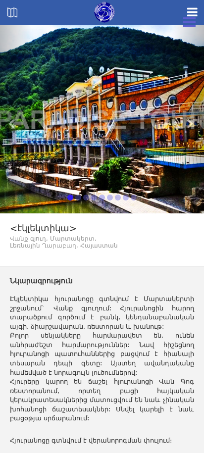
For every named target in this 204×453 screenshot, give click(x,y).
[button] (15, 119)
